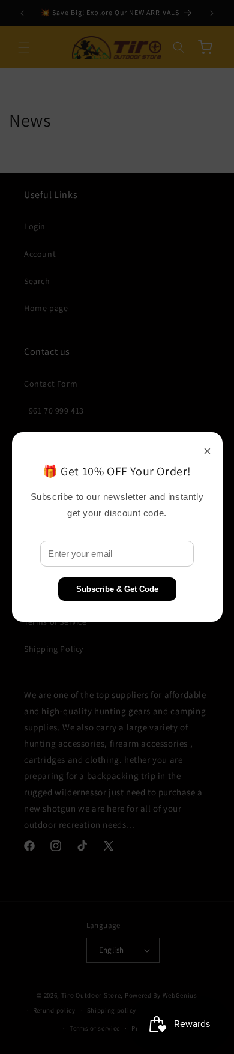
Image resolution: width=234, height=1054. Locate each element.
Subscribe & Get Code (117, 589)
